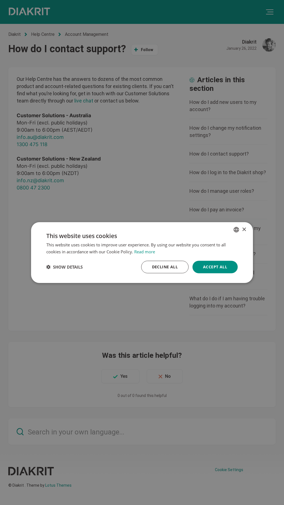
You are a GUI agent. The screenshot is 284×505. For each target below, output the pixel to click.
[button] (64, 267)
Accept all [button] (215, 266)
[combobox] (236, 229)
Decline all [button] (165, 266)
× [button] (244, 229)
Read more (144, 251)
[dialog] (142, 252)
